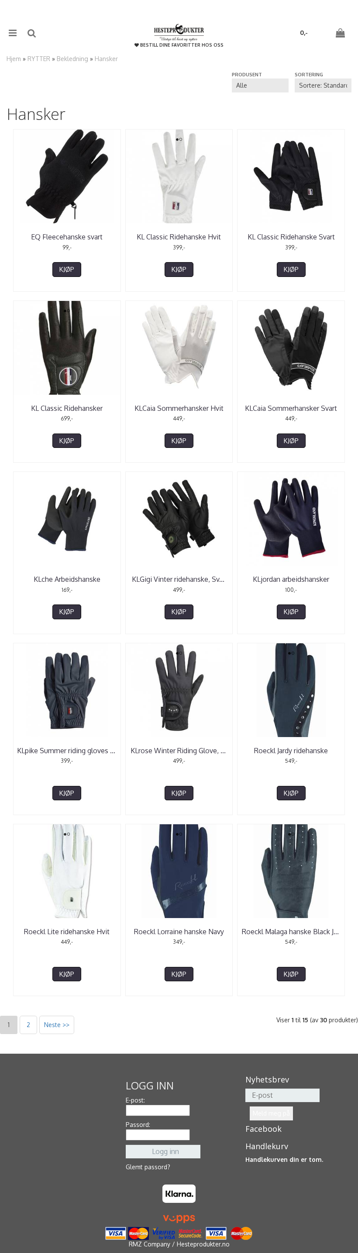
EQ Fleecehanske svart (67, 236)
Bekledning (72, 58)
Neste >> (56, 1024)
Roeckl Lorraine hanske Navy (179, 931)
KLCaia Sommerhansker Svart (291, 408)
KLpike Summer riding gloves (67, 750)
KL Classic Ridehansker (67, 408)
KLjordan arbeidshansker (291, 579)
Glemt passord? (148, 1167)
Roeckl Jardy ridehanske (291, 750)
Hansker (106, 58)
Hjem (14, 58)
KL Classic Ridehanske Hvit (179, 236)
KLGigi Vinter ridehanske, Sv (179, 579)
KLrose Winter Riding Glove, (179, 750)
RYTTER (39, 58)
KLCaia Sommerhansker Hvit (179, 408)
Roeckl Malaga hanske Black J (291, 931)
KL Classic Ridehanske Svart (291, 236)
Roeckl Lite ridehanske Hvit (67, 931)
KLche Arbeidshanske (67, 579)
